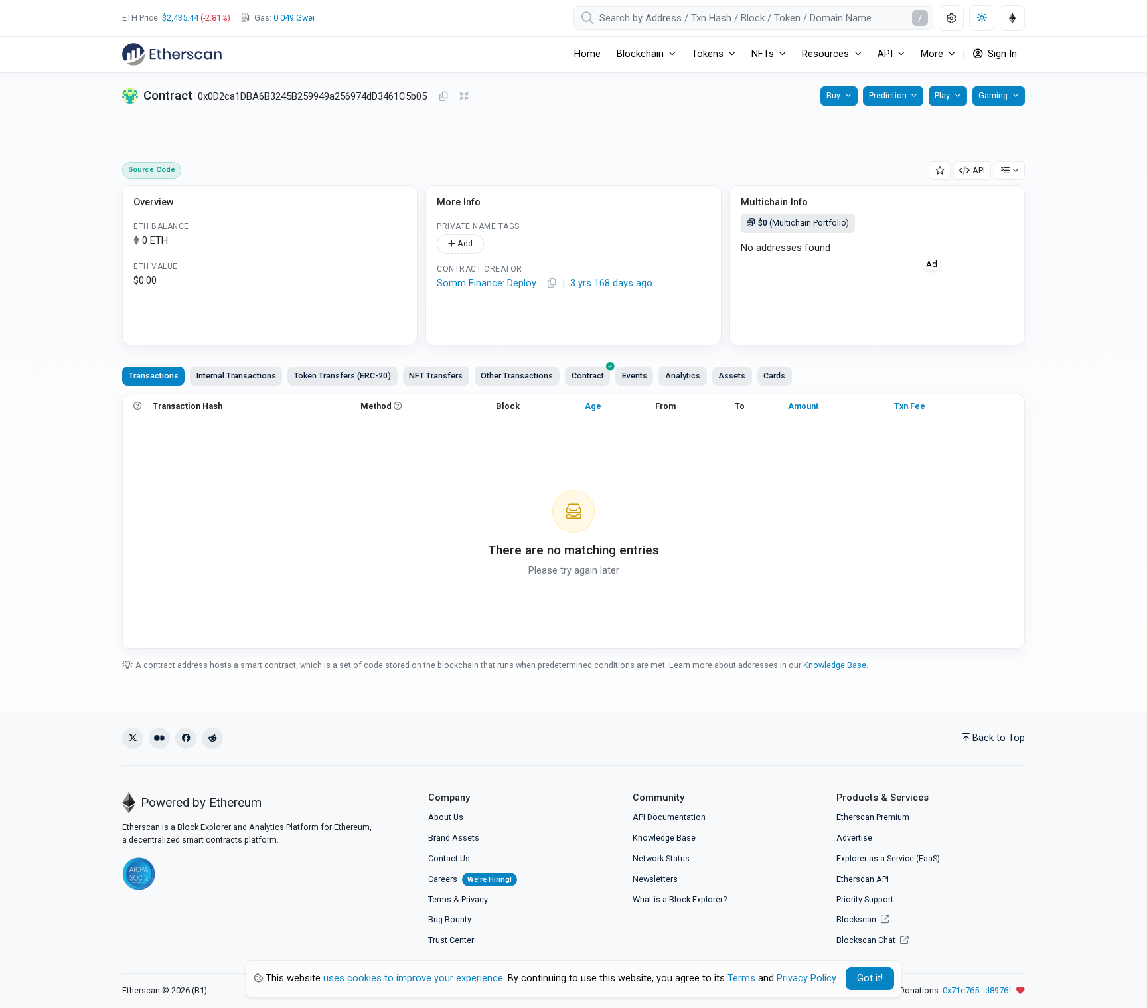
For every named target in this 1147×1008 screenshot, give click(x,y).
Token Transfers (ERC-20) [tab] (342, 375)
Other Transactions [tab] (517, 375)
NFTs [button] (762, 54)
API (978, 170)
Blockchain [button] (640, 54)
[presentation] (587, 376)
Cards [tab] (774, 375)
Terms (439, 899)
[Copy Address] (443, 97)
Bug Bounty (449, 919)
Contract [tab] (588, 375)
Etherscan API (862, 879)
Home (587, 54)
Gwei (294, 18)
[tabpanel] (573, 521)
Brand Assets (453, 838)
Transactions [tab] (154, 375)
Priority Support (864, 899)
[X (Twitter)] (132, 738)
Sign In (1001, 54)
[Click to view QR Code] (464, 96)
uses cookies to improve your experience (413, 978)
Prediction (888, 95)
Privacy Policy (806, 978)
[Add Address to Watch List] (940, 171)
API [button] (885, 54)
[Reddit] (212, 738)
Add (464, 243)
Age (593, 406)
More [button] (932, 54)
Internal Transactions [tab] (236, 375)
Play (942, 95)
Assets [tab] (731, 375)
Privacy (474, 899)
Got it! (870, 978)
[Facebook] (185, 738)
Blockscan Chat (866, 940)
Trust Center (451, 940)
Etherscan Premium (872, 817)
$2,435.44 (180, 18)
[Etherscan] (172, 54)
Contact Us (449, 858)
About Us (445, 817)
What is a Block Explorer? (680, 899)
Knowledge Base (834, 665)
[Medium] (159, 738)
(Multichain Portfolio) (803, 223)
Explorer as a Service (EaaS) (888, 858)
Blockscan (857, 919)
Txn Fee (909, 406)
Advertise (854, 838)
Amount (803, 406)
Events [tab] (634, 375)
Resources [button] (825, 54)
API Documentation (669, 817)
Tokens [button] (708, 54)
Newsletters (655, 879)
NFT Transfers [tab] (436, 375)
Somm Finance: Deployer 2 (490, 283)
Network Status (661, 858)
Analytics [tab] (682, 375)
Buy (833, 95)
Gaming (993, 95)
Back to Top (998, 738)
